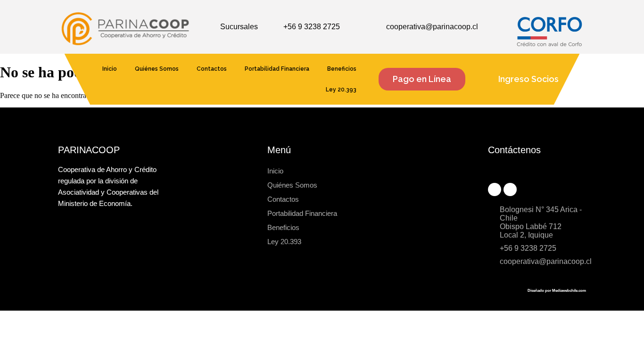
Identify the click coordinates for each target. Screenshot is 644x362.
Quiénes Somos (157, 69)
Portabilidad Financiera (277, 69)
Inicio (109, 69)
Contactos (212, 69)
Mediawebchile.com (569, 290)
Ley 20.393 (341, 89)
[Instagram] (510, 189)
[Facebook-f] (494, 189)
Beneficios (341, 69)
